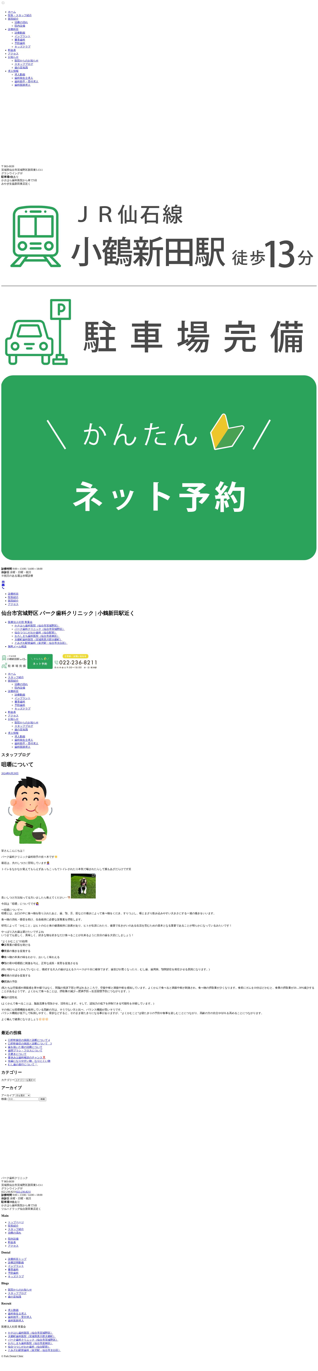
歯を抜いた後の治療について (25, 1047)
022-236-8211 (23, 1191)
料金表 (12, 50)
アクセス (13, 53)
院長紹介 (13, 597)
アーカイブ (8, 1095)
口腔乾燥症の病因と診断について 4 (29, 1040)
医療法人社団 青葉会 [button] (20, 622)
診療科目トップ (17, 1259)
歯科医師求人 (22, 85)
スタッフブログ (24, 64)
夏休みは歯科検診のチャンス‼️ (27, 1057)
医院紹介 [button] (13, 680)
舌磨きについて (17, 1054)
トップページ (16, 1222)
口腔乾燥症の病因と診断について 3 (30, 1043)
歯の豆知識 (21, 67)
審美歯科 (20, 39)
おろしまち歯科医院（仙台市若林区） (37, 636)
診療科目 (13, 29)
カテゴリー (8, 1079)
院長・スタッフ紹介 (20, 15)
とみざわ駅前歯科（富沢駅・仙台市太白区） (41, 643)
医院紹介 (13, 18)
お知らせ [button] (13, 719)
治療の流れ (21, 22)
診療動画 (20, 32)
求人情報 (13, 71)
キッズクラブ (22, 46)
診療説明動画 (16, 1262)
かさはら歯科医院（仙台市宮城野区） (37, 625)
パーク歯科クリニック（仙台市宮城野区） (40, 629)
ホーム (12, 11)
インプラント (22, 36)
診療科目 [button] (13, 691)
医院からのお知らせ (26, 60)
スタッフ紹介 (16, 677)
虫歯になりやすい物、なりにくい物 (29, 1061)
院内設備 (20, 25)
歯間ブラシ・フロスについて (25, 1050)
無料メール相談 (17, 646)
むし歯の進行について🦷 (23, 1064)
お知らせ (13, 57)
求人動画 (20, 74)
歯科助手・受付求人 (26, 81)
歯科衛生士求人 (24, 78)
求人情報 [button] (13, 733)
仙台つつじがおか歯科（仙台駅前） (36, 632)
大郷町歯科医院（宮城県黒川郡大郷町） (38, 639)
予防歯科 (20, 43)
